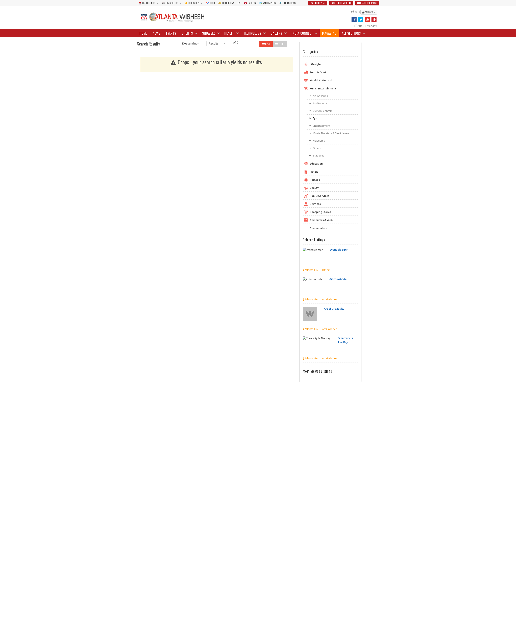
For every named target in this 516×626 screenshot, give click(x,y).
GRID (281, 44)
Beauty (314, 188)
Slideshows (289, 3)
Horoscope (194, 3)
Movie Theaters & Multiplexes (331, 133)
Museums (319, 140)
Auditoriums (320, 103)
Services (315, 204)
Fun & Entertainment (323, 88)
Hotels (314, 171)
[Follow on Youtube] (367, 19)
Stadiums (318, 155)
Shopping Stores (320, 212)
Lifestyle (315, 64)
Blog (212, 3)
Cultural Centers (323, 111)
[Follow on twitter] (361, 19)
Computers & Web (321, 220)
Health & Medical (321, 80)
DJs (315, 118)
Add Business (369, 3)
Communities (318, 228)
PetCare (315, 179)
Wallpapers (269, 3)
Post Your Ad (344, 3)
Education (316, 163)
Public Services (319, 196)
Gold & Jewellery (231, 3)
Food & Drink (318, 72)
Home (143, 33)
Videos (252, 3)
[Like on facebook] (354, 19)
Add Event (320, 3)
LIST (267, 44)
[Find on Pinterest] (374, 19)
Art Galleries (320, 96)
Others (317, 148)
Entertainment (321, 125)
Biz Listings (148, 3)
